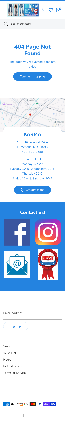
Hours (7, 360)
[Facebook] (5, 387)
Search (7, 346)
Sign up (16, 326)
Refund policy (12, 366)
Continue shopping (32, 76)
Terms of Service (14, 373)
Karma (25, 425)
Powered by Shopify (40, 425)
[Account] (43, 9)
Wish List (9, 353)
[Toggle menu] (4, 10)
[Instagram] (11, 387)
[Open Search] (5, 23)
